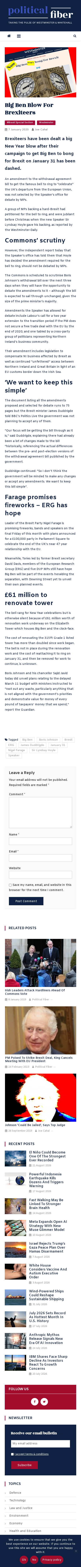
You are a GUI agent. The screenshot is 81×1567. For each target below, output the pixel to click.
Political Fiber (40, 999)
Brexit (68, 740)
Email (13, 852)
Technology (17, 1501)
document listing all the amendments (38, 401)
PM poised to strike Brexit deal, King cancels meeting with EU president (38, 1060)
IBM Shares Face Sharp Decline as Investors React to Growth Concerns (48, 1363)
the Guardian (24, 710)
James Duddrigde (32, 745)
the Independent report (36, 251)
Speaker (14, 755)
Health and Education (25, 1531)
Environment (18, 1516)
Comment (17, 794)
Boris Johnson (48, 740)
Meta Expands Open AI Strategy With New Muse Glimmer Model (48, 1226)
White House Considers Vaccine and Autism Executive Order (48, 1272)
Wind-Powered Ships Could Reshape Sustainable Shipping (46, 1295)
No (34, 1560)
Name (14, 835)
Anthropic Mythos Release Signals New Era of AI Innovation (46, 1339)
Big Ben (27, 740)
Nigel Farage (16, 750)
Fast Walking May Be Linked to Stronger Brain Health (46, 1204)
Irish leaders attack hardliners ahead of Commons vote (35, 992)
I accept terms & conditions (32, 1454)
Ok (24, 1560)
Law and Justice (20, 1508)
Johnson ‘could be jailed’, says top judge (35, 1125)
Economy (15, 1524)
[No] (76, 1551)
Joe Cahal (41, 129)
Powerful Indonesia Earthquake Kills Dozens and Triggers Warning (46, 1180)
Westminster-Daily (24, 230)
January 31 (58, 745)
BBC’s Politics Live (24, 416)
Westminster (46, 122)
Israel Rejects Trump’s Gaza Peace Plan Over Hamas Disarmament (47, 1248)
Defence (15, 1493)
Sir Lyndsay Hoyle (43, 750)
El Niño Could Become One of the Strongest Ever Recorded (47, 1157)
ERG (11, 745)
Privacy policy (51, 1560)
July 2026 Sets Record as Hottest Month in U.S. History (47, 1317)
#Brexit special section (20, 122)
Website (15, 868)
